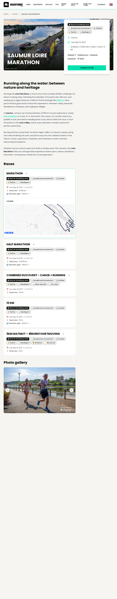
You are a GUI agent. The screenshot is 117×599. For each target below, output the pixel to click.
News (28, 4)
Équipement (38, 4)
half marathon (10, 116)
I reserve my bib (87, 68)
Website (71, 55)
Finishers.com (83, 55)
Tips (57, 4)
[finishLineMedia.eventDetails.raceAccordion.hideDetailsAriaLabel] (26, 173)
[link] (30, 14)
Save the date (74, 4)
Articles (49, 4)
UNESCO (60, 100)
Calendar (101, 4)
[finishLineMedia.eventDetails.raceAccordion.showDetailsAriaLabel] (34, 244)
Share (82, 58)
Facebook (94, 55)
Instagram (72, 58)
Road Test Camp (87, 4)
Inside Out (63, 4)
